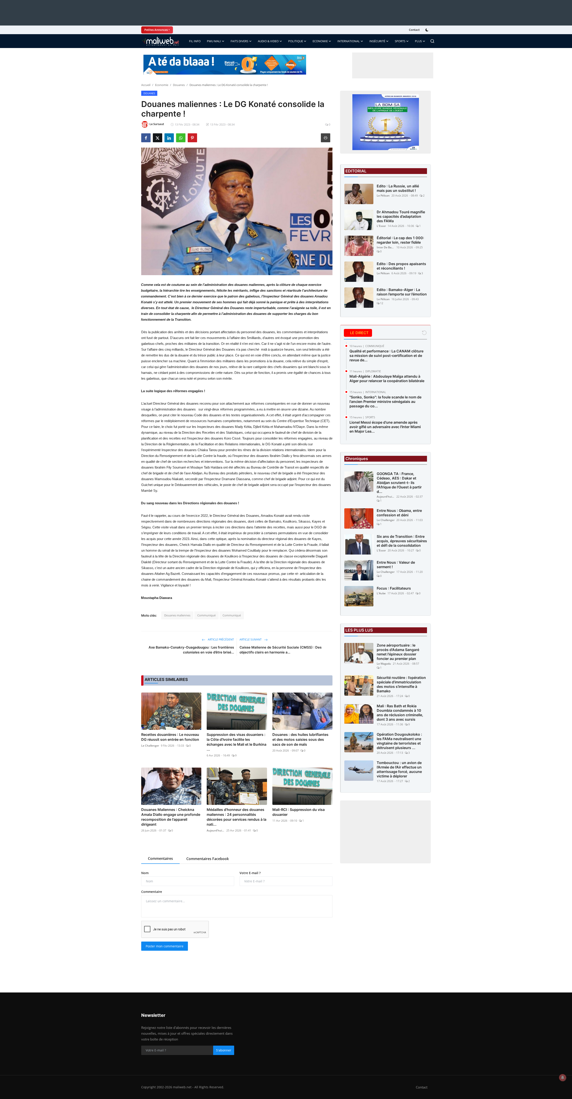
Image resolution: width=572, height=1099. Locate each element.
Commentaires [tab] (160, 858)
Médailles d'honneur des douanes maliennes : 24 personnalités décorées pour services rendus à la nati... (236, 817)
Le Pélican (383, 195)
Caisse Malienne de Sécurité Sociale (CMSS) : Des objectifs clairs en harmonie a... (281, 649)
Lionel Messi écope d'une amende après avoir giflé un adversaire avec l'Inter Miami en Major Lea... (385, 426)
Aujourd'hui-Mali (216, 830)
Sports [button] (400, 41)
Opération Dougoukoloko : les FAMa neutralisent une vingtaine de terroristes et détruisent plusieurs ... (399, 741)
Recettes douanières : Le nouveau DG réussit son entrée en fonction (170, 737)
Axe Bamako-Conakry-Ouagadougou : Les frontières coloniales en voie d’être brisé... (191, 649)
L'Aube (381, 593)
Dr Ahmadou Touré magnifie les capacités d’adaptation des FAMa (401, 216)
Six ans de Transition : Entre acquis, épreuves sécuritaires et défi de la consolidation (402, 541)
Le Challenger (150, 745)
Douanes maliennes (177, 615)
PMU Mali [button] (214, 41)
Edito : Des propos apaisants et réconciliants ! (401, 266)
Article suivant (251, 639)
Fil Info (195, 41)
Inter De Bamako (386, 247)
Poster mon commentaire (164, 946)
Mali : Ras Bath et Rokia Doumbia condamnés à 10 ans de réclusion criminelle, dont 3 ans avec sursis (400, 713)
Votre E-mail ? (250, 873)
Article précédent (220, 639)
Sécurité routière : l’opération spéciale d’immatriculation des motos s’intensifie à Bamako (401, 684)
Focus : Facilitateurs (394, 588)
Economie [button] (320, 41)
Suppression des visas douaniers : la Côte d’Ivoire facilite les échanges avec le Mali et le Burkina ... (236, 742)
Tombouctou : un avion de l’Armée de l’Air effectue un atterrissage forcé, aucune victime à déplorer (399, 769)
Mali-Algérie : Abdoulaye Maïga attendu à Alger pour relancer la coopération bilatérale (386, 378)
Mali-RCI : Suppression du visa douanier (298, 812)
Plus (418, 41)
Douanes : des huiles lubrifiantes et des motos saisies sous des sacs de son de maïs (300, 739)
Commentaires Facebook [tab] (207, 858)
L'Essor (381, 226)
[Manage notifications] (562, 1077)
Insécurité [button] (377, 41)
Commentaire (151, 892)
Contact (414, 30)
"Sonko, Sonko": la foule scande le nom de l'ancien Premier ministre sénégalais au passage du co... (385, 401)
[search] (432, 41)
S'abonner (223, 1050)
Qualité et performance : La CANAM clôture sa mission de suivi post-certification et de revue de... (386, 355)
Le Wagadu (384, 664)
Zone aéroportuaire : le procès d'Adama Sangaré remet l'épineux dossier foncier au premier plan (398, 652)
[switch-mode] (427, 29)
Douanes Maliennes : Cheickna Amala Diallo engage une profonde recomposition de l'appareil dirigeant (170, 817)
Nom (145, 873)
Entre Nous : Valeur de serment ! (396, 564)
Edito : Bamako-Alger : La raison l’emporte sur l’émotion (402, 291)
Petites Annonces (156, 30)
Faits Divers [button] (239, 41)
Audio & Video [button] (268, 41)
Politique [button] (295, 41)
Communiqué (206, 615)
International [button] (348, 41)
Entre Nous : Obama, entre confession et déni (399, 512)
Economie (161, 85)
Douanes (179, 85)
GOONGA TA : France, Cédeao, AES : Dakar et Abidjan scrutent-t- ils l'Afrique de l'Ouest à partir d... (399, 482)
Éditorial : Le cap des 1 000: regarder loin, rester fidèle (400, 240)
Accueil (145, 85)
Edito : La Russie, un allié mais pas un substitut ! (398, 188)
